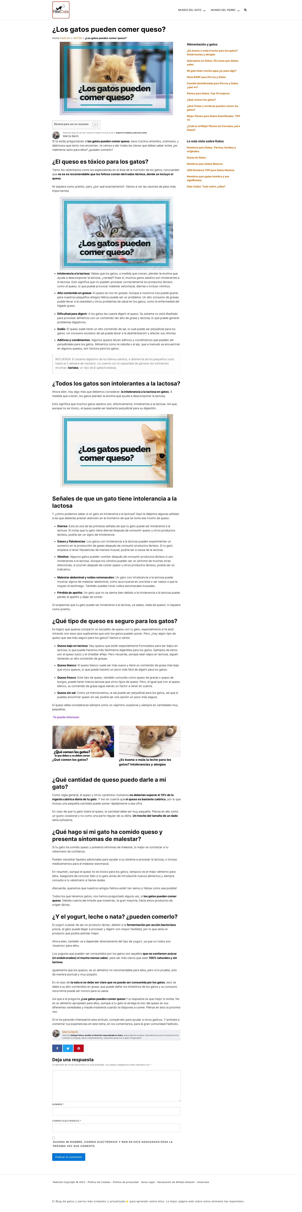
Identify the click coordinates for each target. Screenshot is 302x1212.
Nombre (58, 1104)
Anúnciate (203, 1182)
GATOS (77, 38)
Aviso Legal (148, 1182)
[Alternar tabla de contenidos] (93, 124)
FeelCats (65, 38)
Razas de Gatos (196, 157)
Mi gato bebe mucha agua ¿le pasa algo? (211, 70)
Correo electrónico (66, 1121)
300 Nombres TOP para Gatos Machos (210, 170)
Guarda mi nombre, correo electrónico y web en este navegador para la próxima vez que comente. (113, 1144)
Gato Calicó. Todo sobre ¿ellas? (206, 186)
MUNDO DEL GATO (189, 9)
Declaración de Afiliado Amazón (176, 1182)
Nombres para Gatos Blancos (205, 163)
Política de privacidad (126, 1182)
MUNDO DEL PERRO (223, 9)
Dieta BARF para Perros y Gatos (206, 77)
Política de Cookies (99, 1182)
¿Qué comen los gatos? (201, 99)
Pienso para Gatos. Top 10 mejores (208, 93)
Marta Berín (70, 1032)
